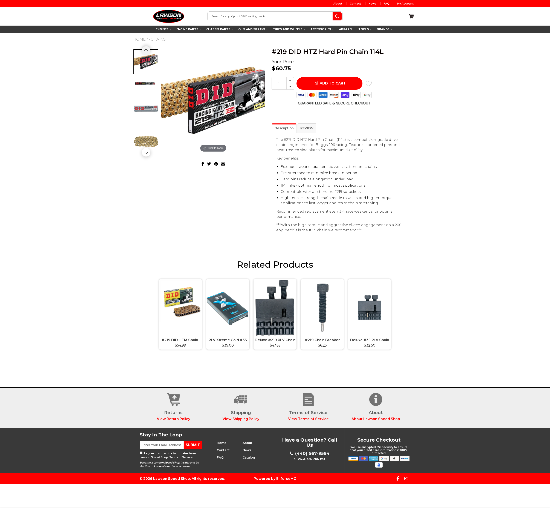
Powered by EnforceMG (275, 479)
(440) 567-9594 (312, 453)
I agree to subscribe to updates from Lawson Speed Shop (168, 455)
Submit (193, 445)
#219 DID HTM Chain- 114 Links (180, 340)
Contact (355, 3)
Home (139, 39)
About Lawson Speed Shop (375, 419)
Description (284, 128)
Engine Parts (187, 29)
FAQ (387, 3)
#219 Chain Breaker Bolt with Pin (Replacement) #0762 (322, 340)
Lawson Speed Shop (171, 479)
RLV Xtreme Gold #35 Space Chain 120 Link (228, 340)
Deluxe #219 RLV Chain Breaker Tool (275, 340)
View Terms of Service (308, 419)
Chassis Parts (218, 29)
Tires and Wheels (288, 29)
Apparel (346, 29)
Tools (364, 29)
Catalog (249, 457)
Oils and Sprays (252, 29)
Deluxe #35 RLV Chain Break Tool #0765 (369, 340)
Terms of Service (180, 457)
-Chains (157, 39)
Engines (162, 29)
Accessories (321, 29)
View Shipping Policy (241, 419)
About (337, 3)
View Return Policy (173, 419)
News (372, 3)
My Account (405, 3)
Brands (383, 29)
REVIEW (306, 128)
